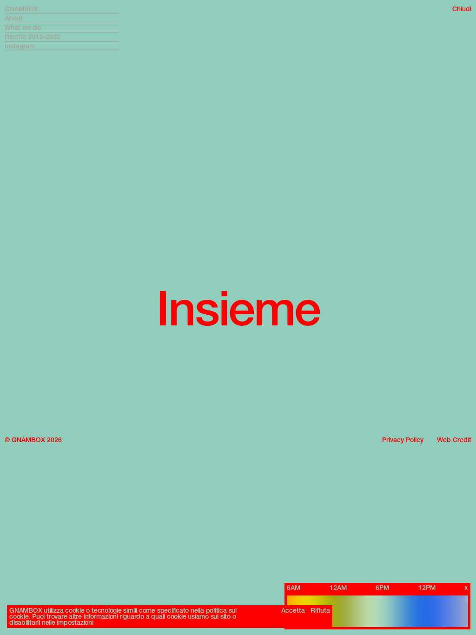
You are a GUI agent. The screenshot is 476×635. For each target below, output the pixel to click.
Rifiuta (320, 611)
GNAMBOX (21, 9)
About (14, 18)
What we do (23, 27)
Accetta (293, 611)
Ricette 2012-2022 (32, 36)
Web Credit (454, 440)
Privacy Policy (402, 440)
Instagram (20, 46)
